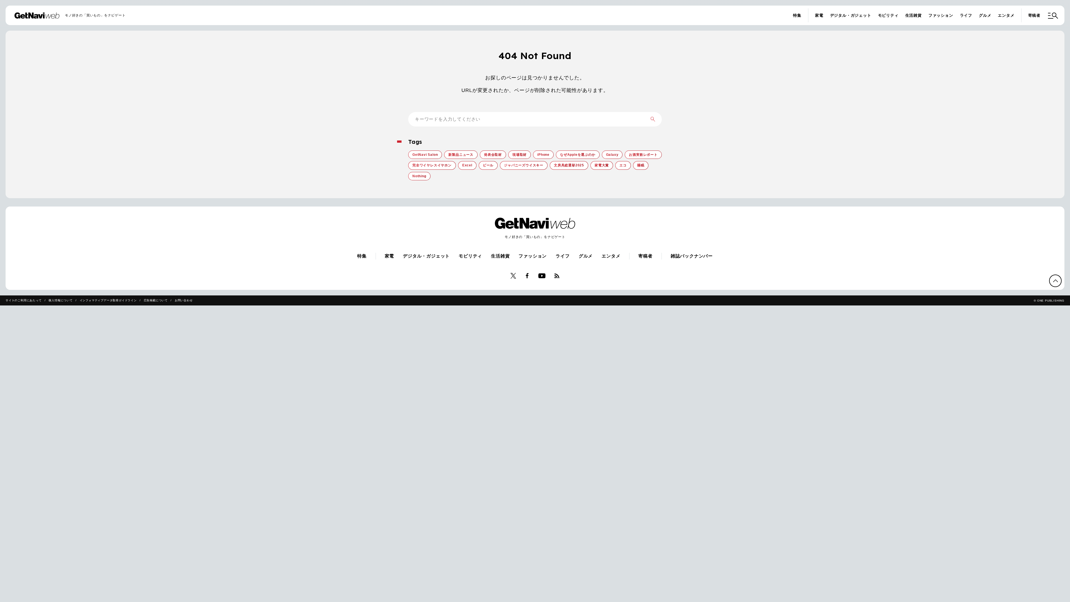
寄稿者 (1034, 15)
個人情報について (60, 300)
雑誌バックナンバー (692, 256)
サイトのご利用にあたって (24, 300)
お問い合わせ (184, 300)
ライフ (966, 15)
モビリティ (888, 15)
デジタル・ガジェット (850, 15)
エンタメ (1006, 15)
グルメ (985, 15)
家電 (819, 15)
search (653, 119)
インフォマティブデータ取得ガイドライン (108, 300)
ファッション (940, 15)
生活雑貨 (913, 15)
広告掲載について (156, 300)
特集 (797, 15)
